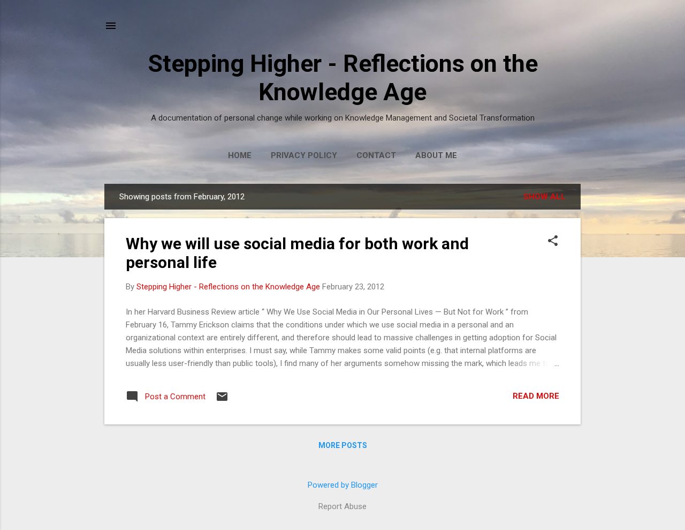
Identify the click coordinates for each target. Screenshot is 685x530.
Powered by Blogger (343, 485)
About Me (436, 155)
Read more (536, 396)
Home (240, 155)
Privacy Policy (304, 155)
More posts (342, 445)
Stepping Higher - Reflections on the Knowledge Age (343, 77)
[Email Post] (222, 400)
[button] (552, 241)
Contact (376, 155)
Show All (544, 196)
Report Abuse (342, 506)
